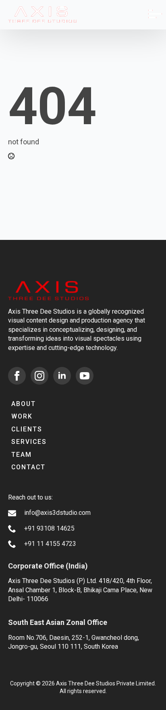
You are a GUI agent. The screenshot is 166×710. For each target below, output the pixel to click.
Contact (28, 467)
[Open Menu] (151, 15)
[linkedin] (62, 376)
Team (21, 454)
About (23, 404)
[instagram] (39, 376)
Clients (26, 429)
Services (29, 442)
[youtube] (84, 376)
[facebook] (17, 376)
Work (22, 416)
